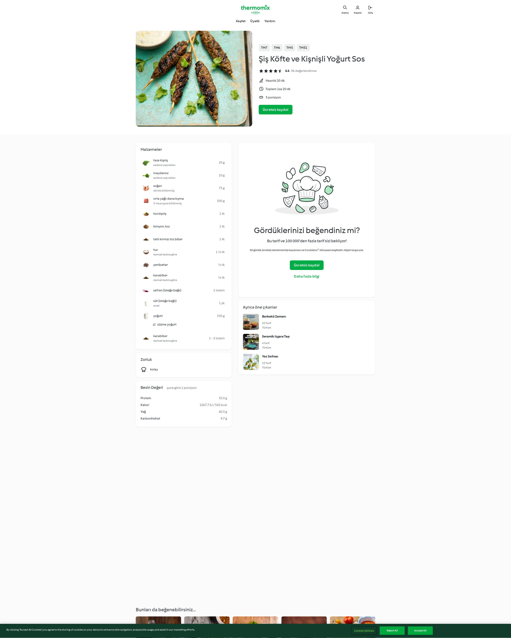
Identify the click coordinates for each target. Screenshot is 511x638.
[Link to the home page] (255, 9)
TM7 (264, 48)
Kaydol (357, 12)
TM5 (289, 48)
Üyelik (254, 21)
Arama (345, 12)
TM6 (277, 48)
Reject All (392, 630)
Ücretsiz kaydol (275, 109)
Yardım (269, 21)
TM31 (303, 48)
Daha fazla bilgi (306, 276)
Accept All (420, 630)
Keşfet (241, 21)
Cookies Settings (364, 630)
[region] (255, 631)
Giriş (370, 12)
